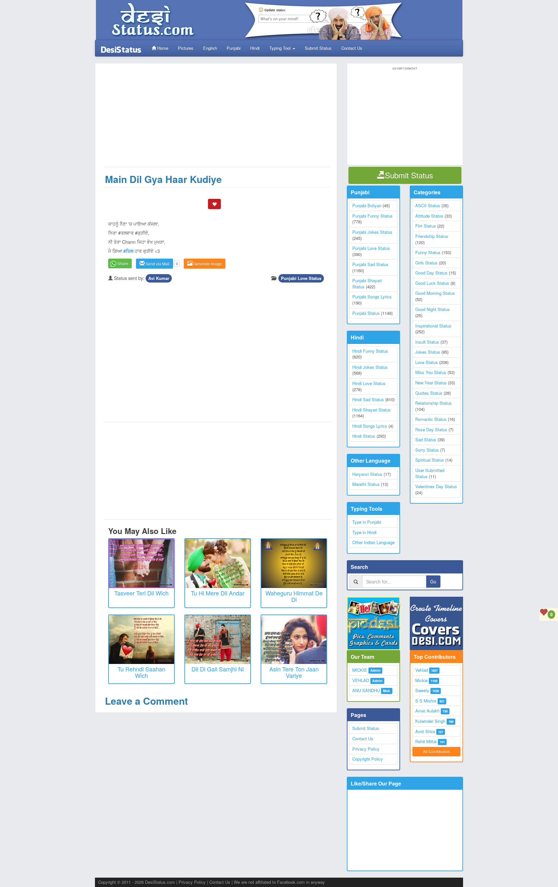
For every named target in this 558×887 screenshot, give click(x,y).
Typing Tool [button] (280, 48)
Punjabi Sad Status (370, 264)
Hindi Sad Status (368, 399)
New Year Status (431, 382)
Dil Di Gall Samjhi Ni (217, 669)
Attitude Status (429, 216)
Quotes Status (428, 393)
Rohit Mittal (426, 741)
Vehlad (421, 670)
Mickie (421, 680)
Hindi (255, 48)
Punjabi (234, 48)
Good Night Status (432, 309)
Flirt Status (425, 226)
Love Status (426, 362)
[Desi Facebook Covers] (436, 623)
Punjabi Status (366, 313)
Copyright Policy (367, 759)
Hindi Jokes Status (370, 367)
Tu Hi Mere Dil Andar (217, 593)
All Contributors (436, 751)
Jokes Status (427, 352)
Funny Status (427, 252)
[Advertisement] (217, 118)
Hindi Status (363, 436)
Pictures (185, 48)
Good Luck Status (432, 283)
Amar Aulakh (427, 711)
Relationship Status (433, 403)
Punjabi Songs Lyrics (372, 297)
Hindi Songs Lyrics (369, 426)
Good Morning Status (435, 293)
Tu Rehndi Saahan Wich (141, 672)
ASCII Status (427, 205)
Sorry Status (427, 450)
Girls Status (426, 263)
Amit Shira (425, 731)
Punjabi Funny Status (372, 216)
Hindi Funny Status (370, 351)
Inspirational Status (433, 326)
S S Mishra (425, 701)
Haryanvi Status (367, 474)
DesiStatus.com (160, 882)
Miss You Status (430, 372)
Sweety (422, 690)
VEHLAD (360, 680)
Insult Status (427, 342)
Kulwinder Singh (430, 721)
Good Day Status (431, 273)
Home (162, 48)
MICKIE (359, 670)
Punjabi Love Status (301, 278)
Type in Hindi (364, 532)
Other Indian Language (373, 542)
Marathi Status (366, 484)
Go (433, 581)
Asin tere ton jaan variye (294, 672)
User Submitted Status (429, 473)
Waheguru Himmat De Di (294, 596)
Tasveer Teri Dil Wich (141, 593)
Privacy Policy (365, 749)
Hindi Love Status (369, 383)
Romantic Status (431, 419)
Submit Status (318, 48)
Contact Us (351, 48)
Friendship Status (431, 236)
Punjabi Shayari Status (367, 283)
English (210, 48)
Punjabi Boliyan (366, 205)
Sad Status (425, 439)
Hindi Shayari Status (371, 410)
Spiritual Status (429, 460)
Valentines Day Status (436, 486)
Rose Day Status (431, 429)
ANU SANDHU (366, 690)
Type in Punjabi (366, 522)
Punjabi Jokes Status (372, 232)
